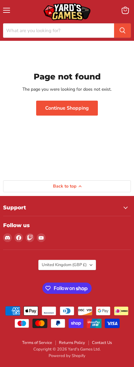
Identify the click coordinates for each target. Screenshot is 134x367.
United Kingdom (64, 265)
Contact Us (102, 343)
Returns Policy (72, 343)
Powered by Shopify (67, 356)
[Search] (122, 30)
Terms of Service (37, 343)
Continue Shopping (67, 108)
